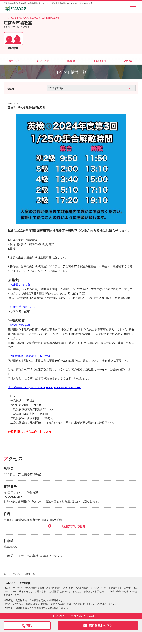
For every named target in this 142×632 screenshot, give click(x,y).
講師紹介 (71, 61)
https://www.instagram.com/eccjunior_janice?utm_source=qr (44, 387)
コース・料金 (42, 61)
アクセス (128, 61)
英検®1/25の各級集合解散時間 (26, 107)
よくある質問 (99, 61)
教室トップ (14, 61)
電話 (29, 625)
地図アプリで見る (74, 526)
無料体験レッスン (101, 625)
